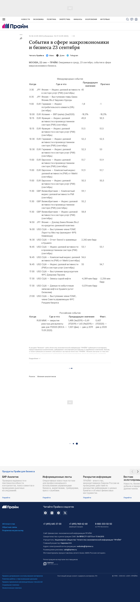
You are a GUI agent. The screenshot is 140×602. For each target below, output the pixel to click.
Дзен (62, 55)
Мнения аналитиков (46, 376)
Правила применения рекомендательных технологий (22, 582)
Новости (25, 19)
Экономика (38, 19)
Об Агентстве (8, 524)
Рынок (32, 376)
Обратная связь (9, 527)
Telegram (74, 55)
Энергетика (64, 19)
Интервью (105, 19)
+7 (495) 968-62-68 (78, 525)
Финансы (78, 19)
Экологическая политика (12, 588)
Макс (51, 55)
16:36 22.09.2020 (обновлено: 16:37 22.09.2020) (48, 36)
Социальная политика (10, 585)
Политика (51, 19)
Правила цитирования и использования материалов (22, 576)
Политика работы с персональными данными (19, 579)
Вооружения (91, 19)
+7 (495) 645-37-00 (52, 524)
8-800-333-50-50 (103, 525)
